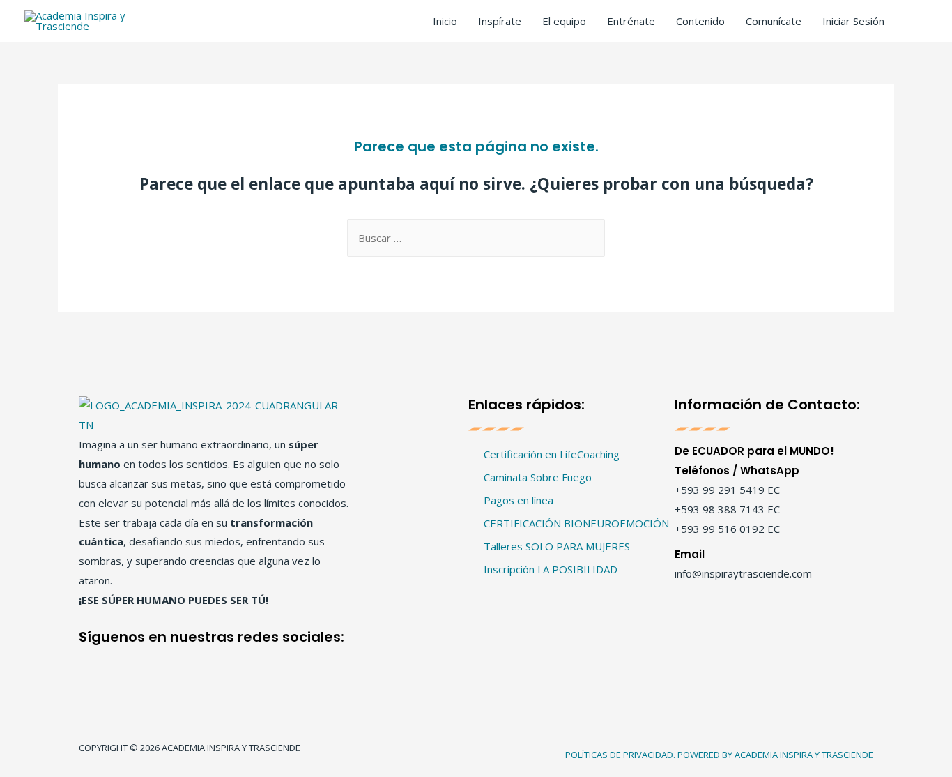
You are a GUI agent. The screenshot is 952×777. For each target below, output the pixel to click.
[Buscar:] (476, 238)
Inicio (445, 21)
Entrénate (631, 21)
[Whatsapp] (289, 660)
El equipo (564, 21)
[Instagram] (143, 660)
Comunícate (773, 21)
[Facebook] (94, 660)
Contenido (700, 21)
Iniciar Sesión (853, 21)
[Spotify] (240, 660)
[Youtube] (192, 660)
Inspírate (499, 21)
